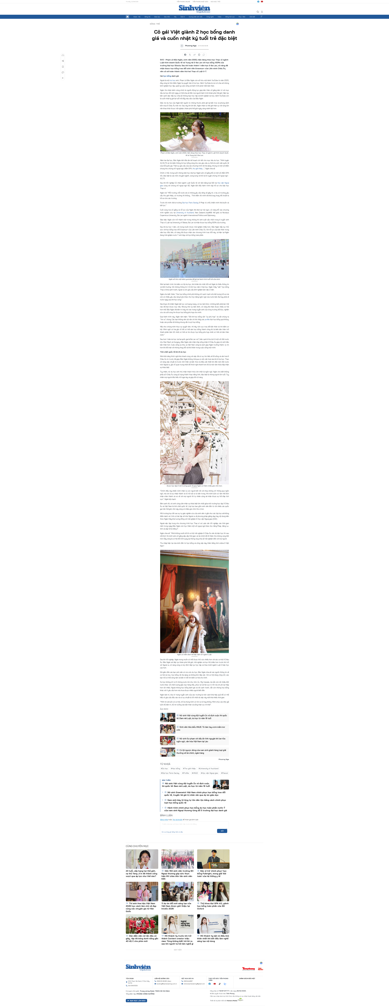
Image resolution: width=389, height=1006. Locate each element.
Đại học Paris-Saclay (190, 203)
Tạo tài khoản (177, 820)
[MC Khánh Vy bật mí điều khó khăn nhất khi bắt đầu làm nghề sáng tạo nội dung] (213, 924)
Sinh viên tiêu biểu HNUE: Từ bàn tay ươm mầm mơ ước (200, 728)
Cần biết (252, 17)
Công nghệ (210, 17)
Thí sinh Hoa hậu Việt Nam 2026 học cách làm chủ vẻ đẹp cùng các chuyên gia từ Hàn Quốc (141, 907)
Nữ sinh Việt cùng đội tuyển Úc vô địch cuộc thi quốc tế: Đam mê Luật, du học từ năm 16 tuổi (201, 717)
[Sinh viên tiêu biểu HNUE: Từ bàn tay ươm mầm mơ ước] (167, 729)
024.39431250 (133, 986)
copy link (194, 55)
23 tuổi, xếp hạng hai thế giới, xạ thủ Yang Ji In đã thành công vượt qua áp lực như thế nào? (141, 873)
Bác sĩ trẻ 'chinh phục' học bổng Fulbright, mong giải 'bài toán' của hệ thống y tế (212, 873)
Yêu (175, 17)
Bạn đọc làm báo (137, 1001)
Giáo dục (157, 17)
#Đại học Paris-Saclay (170, 773)
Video (219, 17)
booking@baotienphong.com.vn (167, 984)
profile (207, 319)
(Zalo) (169, 981)
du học (172, 80)
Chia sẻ (63, 61)
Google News (237, 23)
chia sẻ (185, 55)
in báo (199, 55)
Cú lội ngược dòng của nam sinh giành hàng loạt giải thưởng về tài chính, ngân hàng (201, 751)
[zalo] (226, 984)
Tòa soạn (130, 978)
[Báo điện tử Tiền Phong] (248, 969)
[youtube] (262, 1)
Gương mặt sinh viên (195, 17)
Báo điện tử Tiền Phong (194, 9)
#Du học (164, 768)
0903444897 (188, 981)
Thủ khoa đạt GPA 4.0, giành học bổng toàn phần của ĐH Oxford (213, 906)
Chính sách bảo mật (247, 978)
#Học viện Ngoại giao (209, 773)
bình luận (204, 55)
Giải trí (183, 17)
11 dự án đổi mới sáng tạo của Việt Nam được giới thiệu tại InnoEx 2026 (176, 906)
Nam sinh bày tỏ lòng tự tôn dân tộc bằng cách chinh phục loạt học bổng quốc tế (195, 801)
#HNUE (195, 773)
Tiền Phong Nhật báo (200, 2)
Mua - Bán (242, 17)
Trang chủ (127, 16)
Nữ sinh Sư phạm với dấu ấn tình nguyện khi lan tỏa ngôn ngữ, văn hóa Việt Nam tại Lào (200, 740)
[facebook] (258, 1)
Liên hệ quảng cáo (161, 978)
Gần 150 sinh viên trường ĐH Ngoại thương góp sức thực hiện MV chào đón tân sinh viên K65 (177, 875)
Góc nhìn (167, 17)
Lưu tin (63, 67)
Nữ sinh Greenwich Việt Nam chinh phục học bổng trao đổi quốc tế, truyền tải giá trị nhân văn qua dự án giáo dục (194, 793)
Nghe (63, 55)
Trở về (63, 78)
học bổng (167, 76)
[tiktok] (221, 984)
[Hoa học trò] (260, 969)
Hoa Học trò (215, 2)
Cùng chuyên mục (137, 846)
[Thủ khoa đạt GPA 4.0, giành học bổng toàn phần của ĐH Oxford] (213, 891)
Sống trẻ (147, 17)
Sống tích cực (230, 17)
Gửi (222, 831)
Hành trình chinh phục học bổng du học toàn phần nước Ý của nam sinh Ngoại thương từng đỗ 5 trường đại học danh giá (195, 809)
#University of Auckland (208, 768)
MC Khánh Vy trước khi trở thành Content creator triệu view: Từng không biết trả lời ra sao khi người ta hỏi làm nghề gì (177, 940)
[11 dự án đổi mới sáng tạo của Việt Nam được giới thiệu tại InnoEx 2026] (177, 891)
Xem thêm (261, 16)
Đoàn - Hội (137, 17)
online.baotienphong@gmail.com (194, 984)
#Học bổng (175, 768)
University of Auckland (185, 212)
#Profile (185, 773)
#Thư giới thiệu (189, 768)
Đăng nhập (164, 820)
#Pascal (224, 773)
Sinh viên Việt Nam (138, 967)
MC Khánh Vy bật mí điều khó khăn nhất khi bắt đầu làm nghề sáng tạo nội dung (213, 938)
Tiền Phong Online (183, 2)
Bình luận (63, 72)
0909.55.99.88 (162, 981)
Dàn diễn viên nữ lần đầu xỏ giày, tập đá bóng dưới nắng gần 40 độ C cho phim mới (142, 938)
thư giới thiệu (198, 168)
